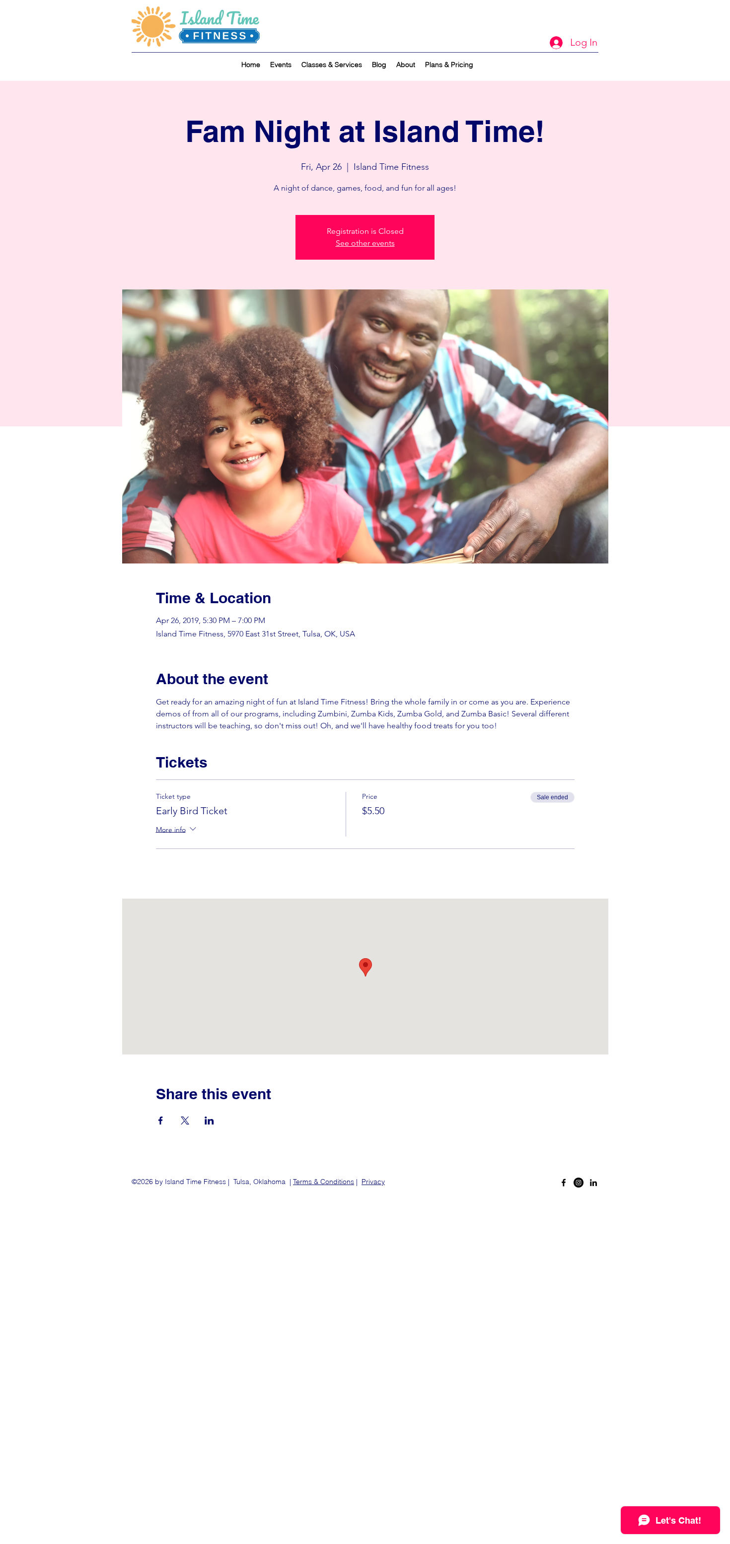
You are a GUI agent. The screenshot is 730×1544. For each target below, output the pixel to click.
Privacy (373, 1181)
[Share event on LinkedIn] (209, 1120)
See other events (365, 243)
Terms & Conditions (323, 1181)
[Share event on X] (185, 1120)
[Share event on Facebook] (160, 1120)
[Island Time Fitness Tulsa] (579, 1183)
